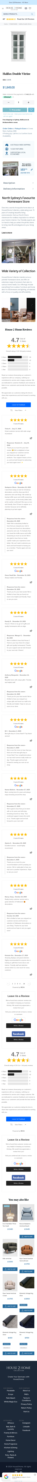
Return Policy (26, 1408)
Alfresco (10, 1423)
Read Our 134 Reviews (25, 19)
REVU (23, 987)
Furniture (10, 1436)
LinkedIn (26, 1427)
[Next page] (28, 983)
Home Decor (11, 1440)
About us (26, 1391)
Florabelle (10, 1391)
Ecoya (10, 1394)
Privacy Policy (26, 1404)
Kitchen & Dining (10, 1448)
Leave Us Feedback (18, 405)
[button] (31, 110)
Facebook (26, 1430)
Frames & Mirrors (10, 1433)
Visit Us (26, 1412)
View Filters (18, 410)
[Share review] (31, 439)
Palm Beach (10, 1398)
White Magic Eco (10, 1402)
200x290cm (23, 1344)
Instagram (26, 1423)
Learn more (7, 233)
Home (6, 24)
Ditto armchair (7, 1258)
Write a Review (18, 1025)
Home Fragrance (10, 1444)
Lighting (10, 1451)
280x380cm (23, 1305)
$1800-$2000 (13, 24)
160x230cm (6, 1344)
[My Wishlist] (30, 8)
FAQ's (26, 1394)
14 (24, 984)
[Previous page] (8, 983)
